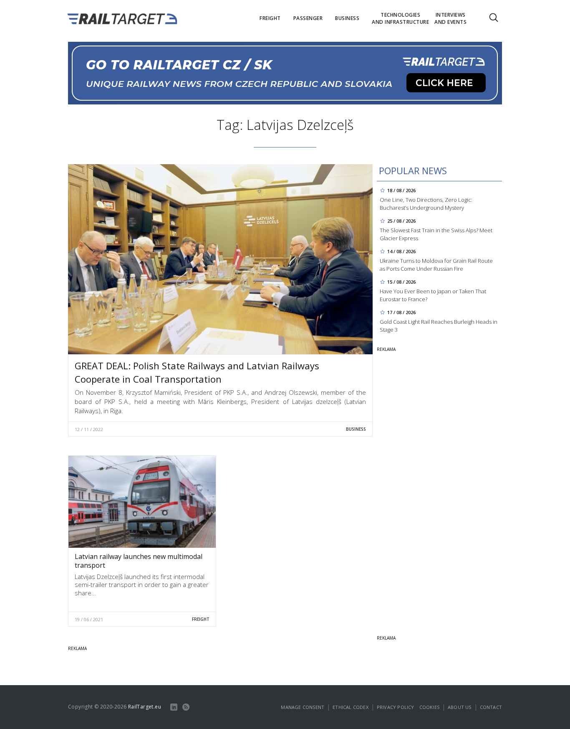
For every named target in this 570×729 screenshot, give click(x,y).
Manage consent (302, 707)
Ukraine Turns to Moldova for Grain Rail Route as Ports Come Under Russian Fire (436, 264)
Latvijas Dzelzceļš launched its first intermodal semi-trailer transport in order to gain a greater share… (142, 584)
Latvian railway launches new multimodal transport (138, 561)
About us (460, 707)
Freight (200, 619)
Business (356, 429)
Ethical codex (350, 707)
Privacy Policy (395, 707)
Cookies (429, 707)
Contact (491, 707)
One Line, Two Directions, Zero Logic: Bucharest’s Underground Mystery (426, 203)
